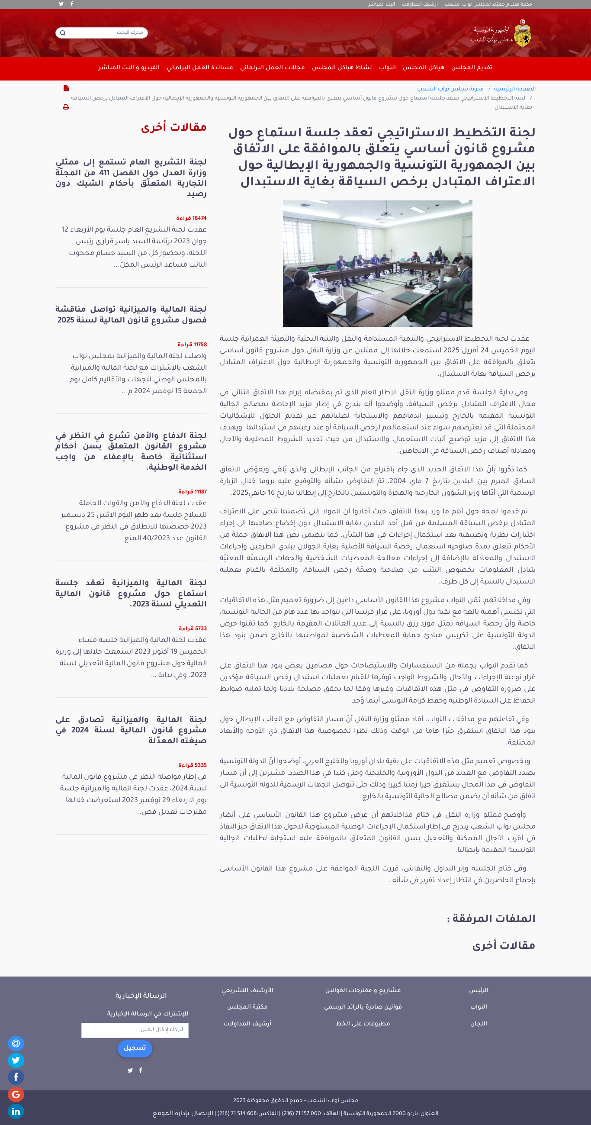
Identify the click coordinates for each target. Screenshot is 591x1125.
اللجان (478, 1024)
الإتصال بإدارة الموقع (183, 1114)
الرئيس (478, 991)
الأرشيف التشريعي (247, 991)
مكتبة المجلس (247, 1007)
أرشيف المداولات (420, 4)
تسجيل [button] (135, 1048)
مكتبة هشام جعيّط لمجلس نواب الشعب (488, 4)
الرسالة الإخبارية (141, 996)
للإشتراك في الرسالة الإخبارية (148, 1014)
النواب (478, 1007)
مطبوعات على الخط (363, 1024)
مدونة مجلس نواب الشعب (450, 90)
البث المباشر (381, 4)
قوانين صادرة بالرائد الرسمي (363, 1007)
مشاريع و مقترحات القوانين (363, 991)
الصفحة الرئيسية (515, 90)
